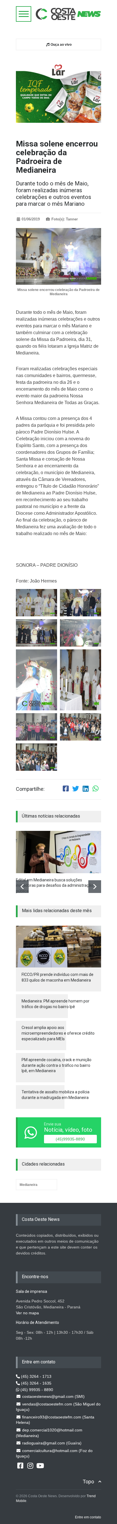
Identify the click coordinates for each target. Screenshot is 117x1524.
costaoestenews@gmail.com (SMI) (53, 1396)
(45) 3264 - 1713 (35, 1376)
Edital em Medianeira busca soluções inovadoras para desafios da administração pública (54, 885)
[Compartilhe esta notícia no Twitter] (75, 789)
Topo (88, 1481)
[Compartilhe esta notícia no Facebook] (65, 789)
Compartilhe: (30, 789)
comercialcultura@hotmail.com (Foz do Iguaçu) (54, 1453)
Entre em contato (88, 1517)
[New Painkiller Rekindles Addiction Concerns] (58, 852)
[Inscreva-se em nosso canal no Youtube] (40, 1465)
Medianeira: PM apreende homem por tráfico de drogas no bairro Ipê (55, 1004)
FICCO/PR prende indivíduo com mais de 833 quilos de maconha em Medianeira (57, 977)
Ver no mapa (27, 1313)
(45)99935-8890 (70, 1139)
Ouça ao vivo (61, 45)
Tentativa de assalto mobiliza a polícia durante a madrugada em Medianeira (55, 1095)
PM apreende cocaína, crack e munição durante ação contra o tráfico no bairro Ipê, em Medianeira (56, 1065)
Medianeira (28, 1185)
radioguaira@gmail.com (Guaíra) (51, 1443)
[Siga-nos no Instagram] (30, 1465)
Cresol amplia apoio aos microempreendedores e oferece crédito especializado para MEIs (58, 1033)
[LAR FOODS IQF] (58, 90)
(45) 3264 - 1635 (35, 1383)
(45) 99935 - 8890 (36, 1389)
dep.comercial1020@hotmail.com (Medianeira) (49, 1433)
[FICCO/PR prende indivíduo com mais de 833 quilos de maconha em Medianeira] (58, 947)
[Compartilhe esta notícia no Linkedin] (85, 789)
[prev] (22, 886)
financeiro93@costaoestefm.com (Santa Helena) (55, 1420)
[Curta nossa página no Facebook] (20, 1465)
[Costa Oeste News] (68, 14)
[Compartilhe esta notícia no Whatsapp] (95, 789)
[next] (94, 886)
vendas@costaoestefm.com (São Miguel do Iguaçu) (58, 1407)
